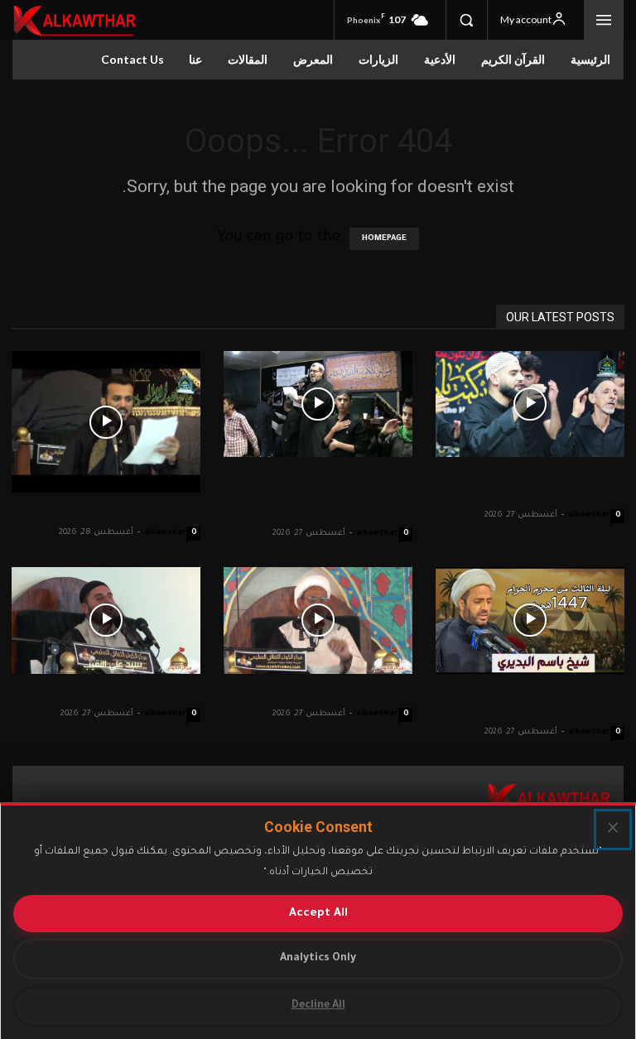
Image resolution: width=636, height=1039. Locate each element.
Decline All (318, 1006)
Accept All (318, 913)
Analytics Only (318, 958)
